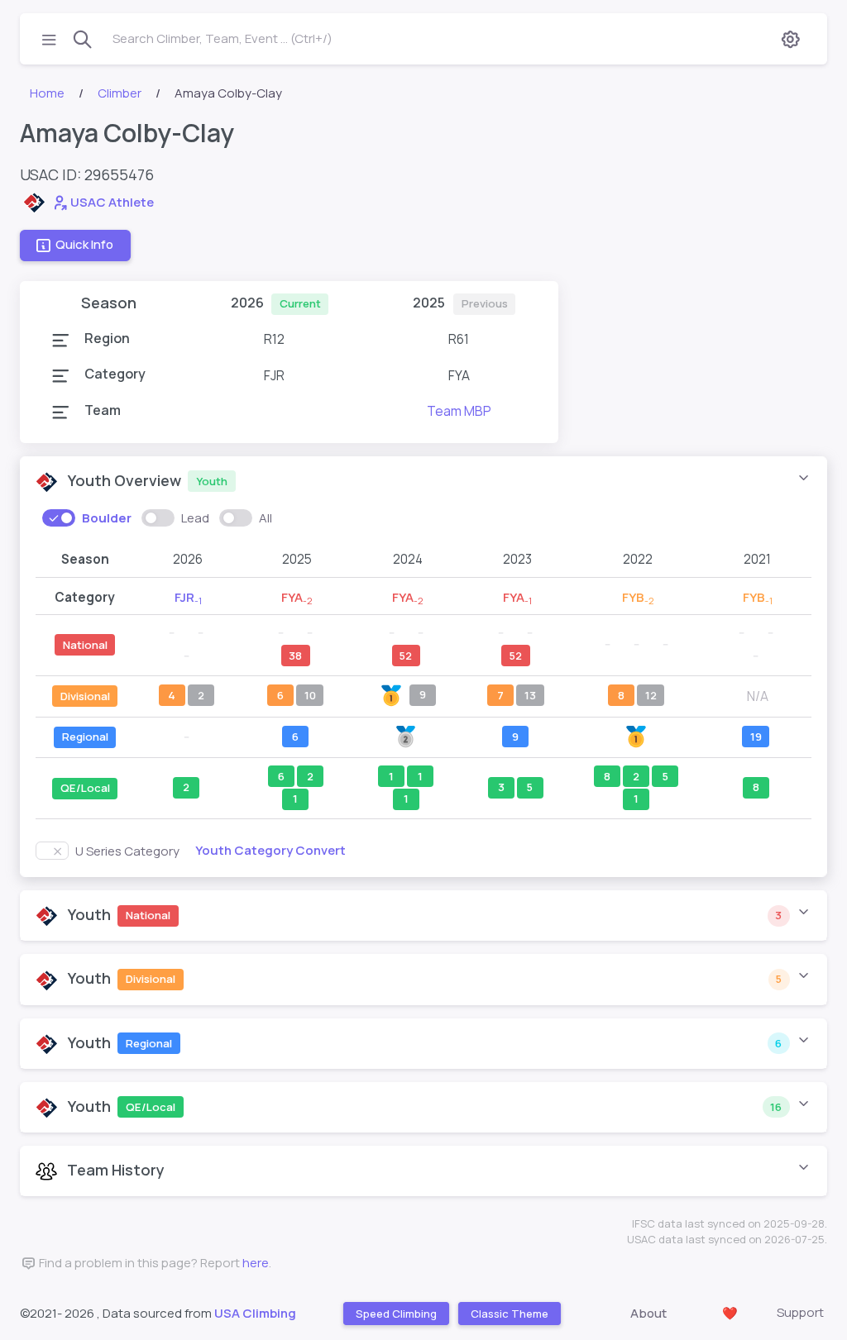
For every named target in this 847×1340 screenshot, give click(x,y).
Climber (119, 93)
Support (800, 1312)
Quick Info (84, 245)
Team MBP (459, 411)
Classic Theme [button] (509, 1313)
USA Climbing (255, 1313)
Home (47, 93)
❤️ (730, 1313)
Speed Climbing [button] (395, 1313)
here (255, 1262)
